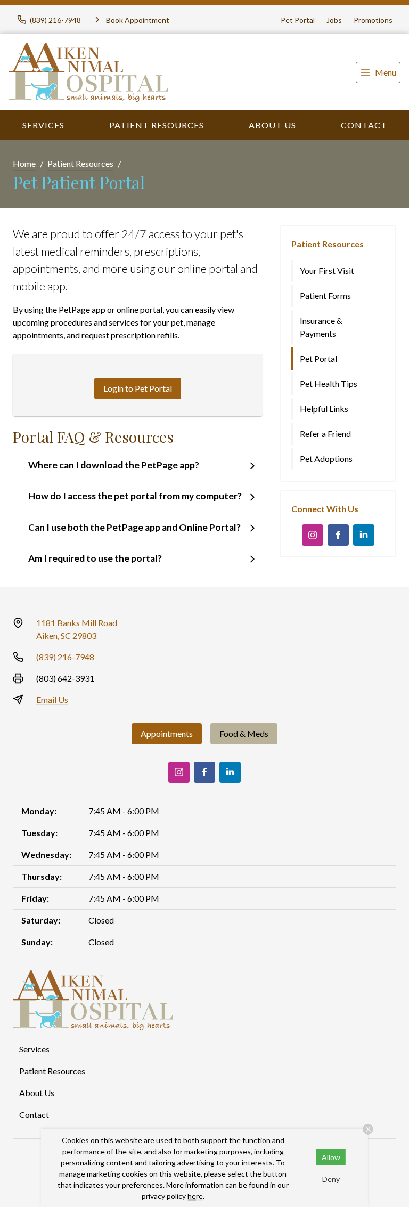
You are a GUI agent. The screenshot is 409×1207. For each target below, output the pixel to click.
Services (43, 125)
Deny (331, 1179)
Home (24, 163)
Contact (364, 125)
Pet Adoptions (326, 458)
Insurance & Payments (321, 326)
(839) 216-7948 (65, 657)
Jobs (334, 20)
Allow (331, 1157)
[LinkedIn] (363, 535)
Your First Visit (327, 270)
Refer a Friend (325, 433)
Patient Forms (325, 295)
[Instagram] (312, 535)
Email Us (52, 699)
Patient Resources (156, 125)
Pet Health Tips (328, 383)
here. (195, 1196)
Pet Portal (298, 20)
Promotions (373, 20)
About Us (272, 125)
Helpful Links (324, 408)
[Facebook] (338, 535)
